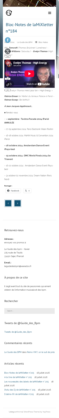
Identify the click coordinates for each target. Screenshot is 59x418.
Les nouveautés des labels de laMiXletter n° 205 (26, 382)
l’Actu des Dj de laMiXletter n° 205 (19, 390)
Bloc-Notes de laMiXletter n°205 (19, 373)
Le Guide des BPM (24, 42)
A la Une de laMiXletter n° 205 (18, 377)
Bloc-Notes (43, 42)
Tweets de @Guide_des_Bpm (18, 332)
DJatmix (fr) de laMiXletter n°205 (19, 394)
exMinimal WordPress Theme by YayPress (32, 412)
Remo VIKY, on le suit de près (41, 352)
